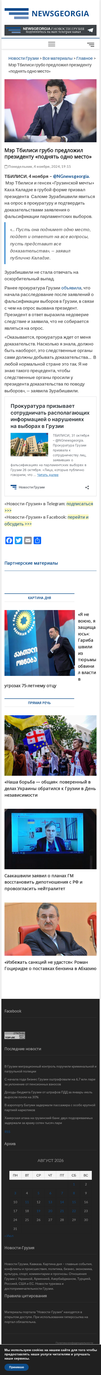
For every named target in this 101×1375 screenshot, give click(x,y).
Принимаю (16, 1367)
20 (50, 1211)
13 (50, 1202)
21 (62, 1211)
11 (27, 1202)
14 (62, 1202)
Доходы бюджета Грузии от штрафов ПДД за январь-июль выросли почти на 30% (48, 1094)
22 (74, 1211)
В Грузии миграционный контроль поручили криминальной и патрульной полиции (50, 1068)
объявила (71, 287)
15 (74, 1202)
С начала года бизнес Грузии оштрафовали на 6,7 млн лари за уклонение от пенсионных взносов (49, 1081)
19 (38, 1211)
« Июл (8, 1236)
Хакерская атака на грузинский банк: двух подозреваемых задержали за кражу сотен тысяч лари (48, 1120)
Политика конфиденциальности (74, 1342)
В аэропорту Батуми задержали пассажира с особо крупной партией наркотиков (49, 1107)
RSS (7, 1132)
